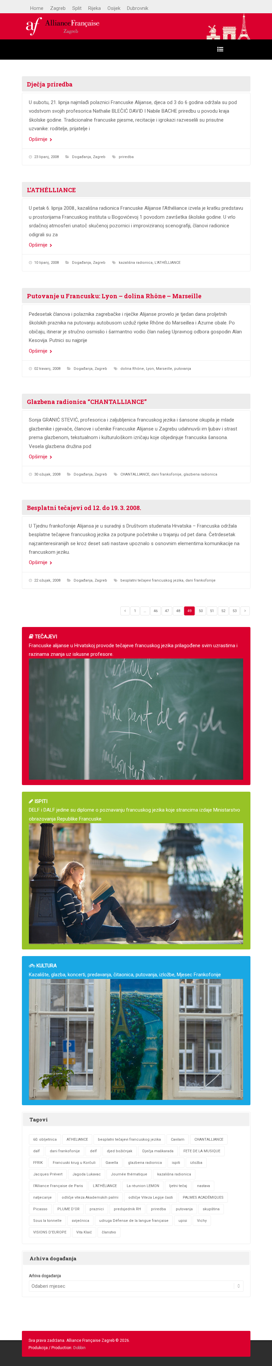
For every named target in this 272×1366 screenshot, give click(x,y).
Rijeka (94, 8)
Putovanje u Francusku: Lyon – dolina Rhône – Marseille (114, 296)
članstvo (109, 1232)
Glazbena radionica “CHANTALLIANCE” (87, 402)
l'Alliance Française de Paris (58, 1186)
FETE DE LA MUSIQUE (201, 1151)
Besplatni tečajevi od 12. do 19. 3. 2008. (84, 508)
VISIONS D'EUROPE (49, 1232)
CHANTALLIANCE (134, 474)
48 (178, 611)
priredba (126, 157)
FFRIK (38, 1163)
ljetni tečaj (178, 1186)
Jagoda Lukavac (86, 1174)
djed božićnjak (119, 1151)
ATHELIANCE (77, 1139)
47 (167, 611)
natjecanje (42, 1197)
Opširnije (39, 139)
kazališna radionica (136, 262)
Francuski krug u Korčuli (74, 1163)
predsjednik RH (127, 1209)
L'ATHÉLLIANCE (167, 262)
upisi (182, 1221)
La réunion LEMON (143, 1186)
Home (36, 8)
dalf (36, 1151)
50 (201, 611)
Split (77, 8)
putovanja (182, 369)
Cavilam (177, 1139)
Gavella (111, 1163)
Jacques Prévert (47, 1174)
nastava (203, 1186)
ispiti (176, 1163)
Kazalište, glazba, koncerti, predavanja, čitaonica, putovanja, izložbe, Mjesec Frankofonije (125, 970)
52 (223, 611)
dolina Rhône (132, 369)
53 (235, 611)
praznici (97, 1209)
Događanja (81, 157)
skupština (211, 1209)
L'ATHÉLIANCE (105, 1186)
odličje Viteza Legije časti (150, 1197)
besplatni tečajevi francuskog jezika (151, 580)
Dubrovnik (137, 8)
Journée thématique (129, 1174)
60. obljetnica (45, 1139)
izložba (196, 1163)
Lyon (150, 369)
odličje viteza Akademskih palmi (90, 1197)
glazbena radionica (200, 474)
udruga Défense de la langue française (134, 1221)
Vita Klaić (84, 1232)
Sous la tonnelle (47, 1221)
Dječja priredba (50, 84)
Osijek (113, 8)
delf (93, 1151)
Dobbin (79, 1347)
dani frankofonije (166, 474)
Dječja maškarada (157, 1151)
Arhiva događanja (45, 1276)
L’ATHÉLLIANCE (51, 190)
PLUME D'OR (68, 1209)
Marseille (164, 369)
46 (156, 611)
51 (212, 611)
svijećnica (80, 1221)
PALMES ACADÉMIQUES (203, 1197)
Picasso (40, 1209)
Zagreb (58, 8)
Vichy (202, 1221)
